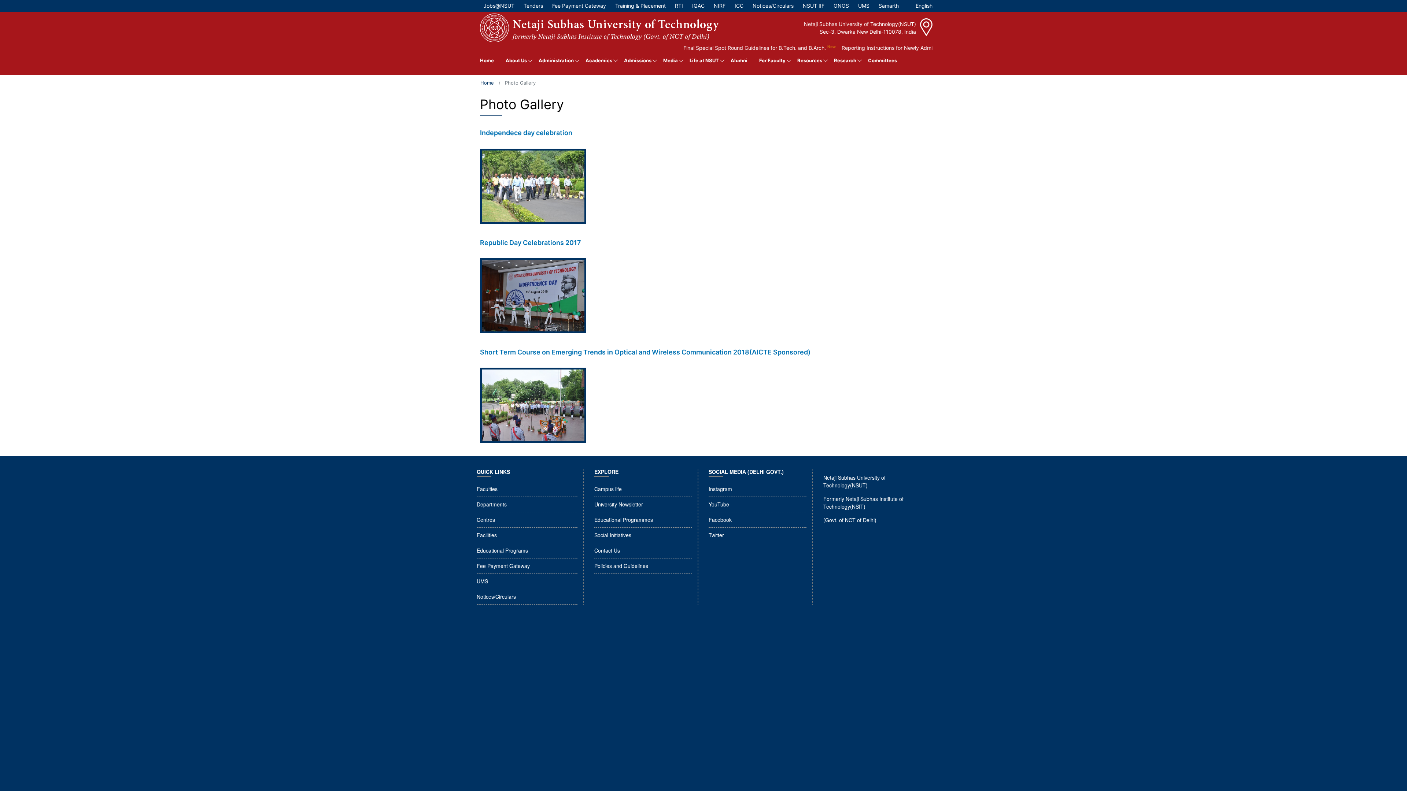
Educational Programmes (623, 519)
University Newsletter (618, 504)
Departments (492, 504)
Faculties (487, 489)
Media (670, 60)
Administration (556, 60)
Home (487, 60)
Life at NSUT (704, 60)
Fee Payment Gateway (503, 565)
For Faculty (772, 60)
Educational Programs (502, 550)
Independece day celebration (526, 133)
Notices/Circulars (496, 596)
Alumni (739, 60)
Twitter (716, 535)
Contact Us (607, 550)
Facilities (487, 535)
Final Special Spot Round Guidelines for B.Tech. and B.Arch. (728, 48)
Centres (486, 519)
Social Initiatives (612, 535)
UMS (482, 581)
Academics (599, 60)
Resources (809, 60)
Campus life (608, 489)
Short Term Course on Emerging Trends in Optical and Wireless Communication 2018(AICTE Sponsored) (645, 352)
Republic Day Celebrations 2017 (530, 242)
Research (845, 60)
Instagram (720, 489)
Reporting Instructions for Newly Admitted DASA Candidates (888, 48)
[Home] (599, 28)
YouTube (719, 504)
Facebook (720, 519)
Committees (882, 60)
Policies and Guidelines (621, 565)
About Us (516, 60)
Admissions (637, 60)
